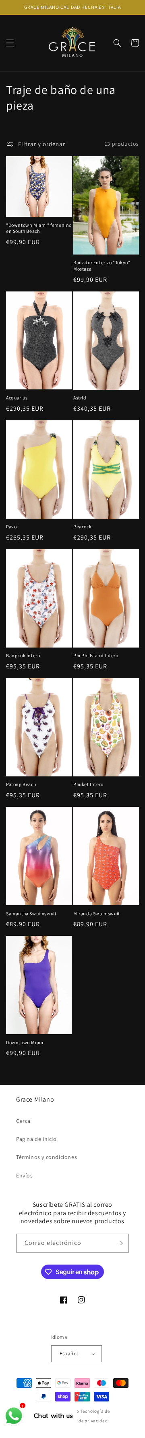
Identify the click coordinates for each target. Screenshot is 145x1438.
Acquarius (16, 398)
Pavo (11, 526)
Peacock (82, 526)
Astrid (80, 398)
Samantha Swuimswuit (31, 913)
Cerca (23, 1120)
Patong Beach (21, 784)
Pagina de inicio (36, 1139)
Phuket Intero (88, 784)
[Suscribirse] (119, 1243)
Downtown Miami (25, 1042)
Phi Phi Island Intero (95, 655)
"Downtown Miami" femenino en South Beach (39, 228)
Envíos (24, 1175)
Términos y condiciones (46, 1157)
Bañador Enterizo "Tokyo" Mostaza (101, 265)
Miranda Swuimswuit (96, 913)
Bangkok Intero (23, 655)
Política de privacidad (84, 1421)
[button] (10, 43)
